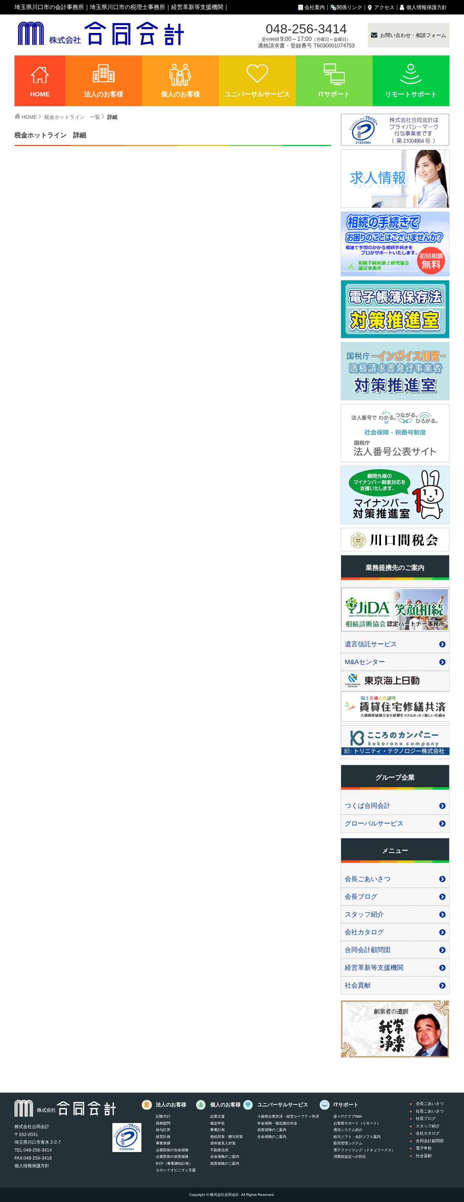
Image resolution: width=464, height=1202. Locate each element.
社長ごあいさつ (430, 1111)
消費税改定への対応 (350, 1157)
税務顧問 (163, 1123)
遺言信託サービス (371, 644)
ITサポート (334, 94)
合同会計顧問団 (367, 949)
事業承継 (163, 1143)
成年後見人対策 (223, 1143)
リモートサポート (411, 94)
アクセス (384, 7)
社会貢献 (358, 985)
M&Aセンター (365, 661)
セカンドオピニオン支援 (176, 1170)
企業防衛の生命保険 (172, 1150)
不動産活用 (219, 1150)
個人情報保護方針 (426, 7)
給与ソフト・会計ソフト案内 (357, 1137)
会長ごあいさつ (367, 878)
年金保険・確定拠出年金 (277, 1123)
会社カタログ (364, 932)
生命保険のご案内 (224, 1157)
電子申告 (424, 1148)
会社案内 (314, 7)
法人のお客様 (103, 94)
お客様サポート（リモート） (357, 1123)
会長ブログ (361, 896)
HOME (40, 94)
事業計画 (217, 1130)
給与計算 (163, 1130)
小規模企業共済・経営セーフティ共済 (288, 1116)
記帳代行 (163, 1116)
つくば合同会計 (367, 805)
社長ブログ (426, 1118)
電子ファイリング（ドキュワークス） (364, 1150)
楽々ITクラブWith (348, 1116)
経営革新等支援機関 (197, 7)
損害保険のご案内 (224, 1163)
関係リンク (349, 7)
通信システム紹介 (348, 1130)
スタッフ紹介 (364, 914)
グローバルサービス (374, 823)
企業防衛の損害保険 (172, 1157)
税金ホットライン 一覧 (72, 117)
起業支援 (217, 1116)
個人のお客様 (180, 94)
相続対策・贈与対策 (226, 1137)
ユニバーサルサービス (257, 94)
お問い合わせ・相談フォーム (413, 35)
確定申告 (217, 1123)
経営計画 (163, 1137)
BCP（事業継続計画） (174, 1163)
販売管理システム (348, 1143)
